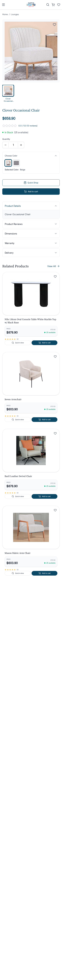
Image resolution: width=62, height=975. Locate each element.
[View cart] (53, 4)
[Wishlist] (58, 4)
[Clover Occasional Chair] (8, 162)
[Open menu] (3, 4)
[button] (31, 293)
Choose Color (11, 155)
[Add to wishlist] (55, 276)
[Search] (47, 4)
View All (51, 266)
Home (5, 14)
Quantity (6, 139)
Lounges (15, 14)
